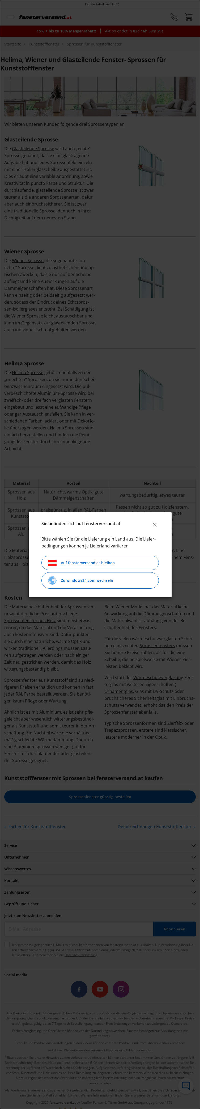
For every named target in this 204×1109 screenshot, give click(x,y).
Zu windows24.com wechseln (87, 580)
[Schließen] (154, 525)
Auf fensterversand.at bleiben (88, 562)
